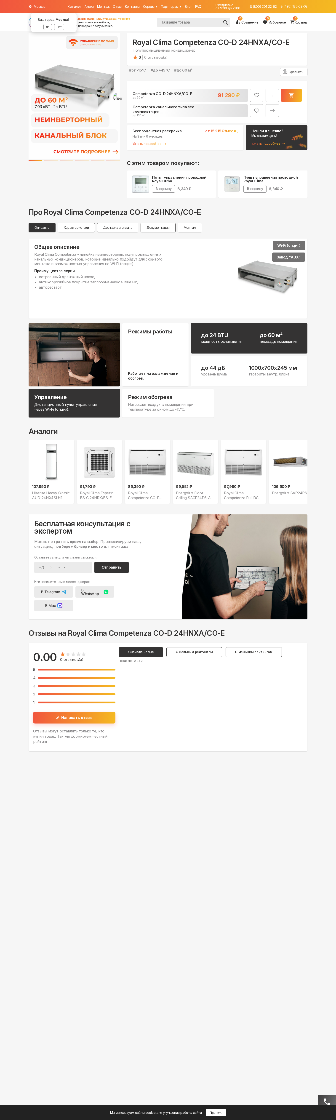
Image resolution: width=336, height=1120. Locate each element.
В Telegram (50, 592)
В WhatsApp (90, 592)
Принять (216, 1113)
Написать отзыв (77, 717)
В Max (50, 605)
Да (47, 27)
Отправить (112, 567)
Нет (59, 27)
